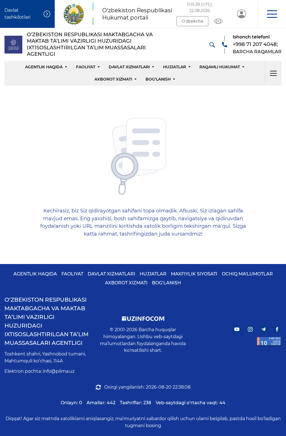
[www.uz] (269, 341)
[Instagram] (250, 329)
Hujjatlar (174, 66)
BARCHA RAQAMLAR (257, 51)
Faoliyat (85, 66)
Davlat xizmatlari (129, 66)
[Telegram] (264, 329)
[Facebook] (277, 329)
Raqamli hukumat (219, 66)
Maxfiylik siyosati (194, 274)
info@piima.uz (59, 371)
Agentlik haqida (44, 66)
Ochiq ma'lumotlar (247, 274)
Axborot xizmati (113, 79)
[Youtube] (237, 329)
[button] (272, 14)
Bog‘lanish (158, 79)
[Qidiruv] (212, 44)
